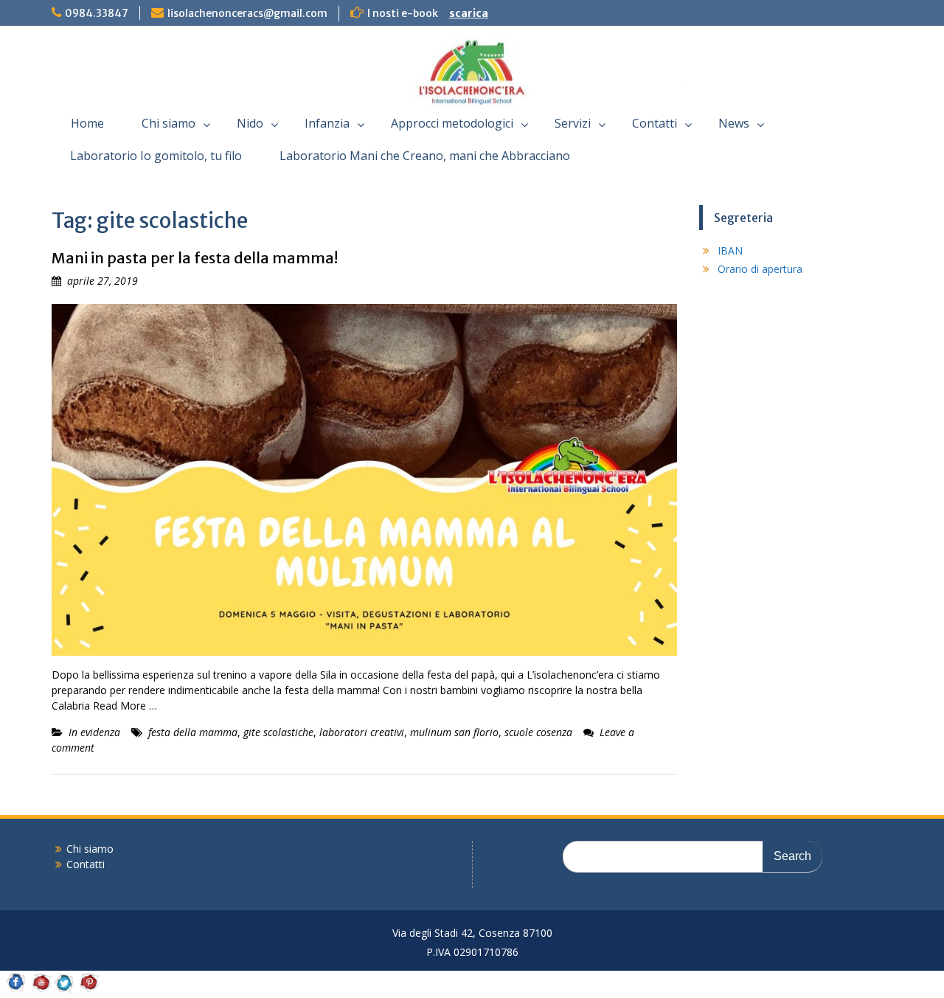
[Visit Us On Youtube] (40, 990)
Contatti (654, 123)
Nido (250, 123)
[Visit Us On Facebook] (16, 990)
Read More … (125, 706)
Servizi (573, 123)
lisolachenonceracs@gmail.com (247, 13)
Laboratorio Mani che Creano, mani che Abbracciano (425, 156)
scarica (468, 13)
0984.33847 (96, 13)
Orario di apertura (760, 269)
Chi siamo (168, 123)
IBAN (730, 250)
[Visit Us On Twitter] (64, 990)
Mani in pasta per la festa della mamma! (195, 258)
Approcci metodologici (452, 123)
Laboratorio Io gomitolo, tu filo (156, 156)
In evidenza (94, 732)
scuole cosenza (538, 732)
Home (87, 123)
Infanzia (327, 123)
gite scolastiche (278, 732)
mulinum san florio (454, 732)
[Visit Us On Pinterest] (89, 990)
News (733, 123)
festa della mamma (192, 732)
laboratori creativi (361, 732)
